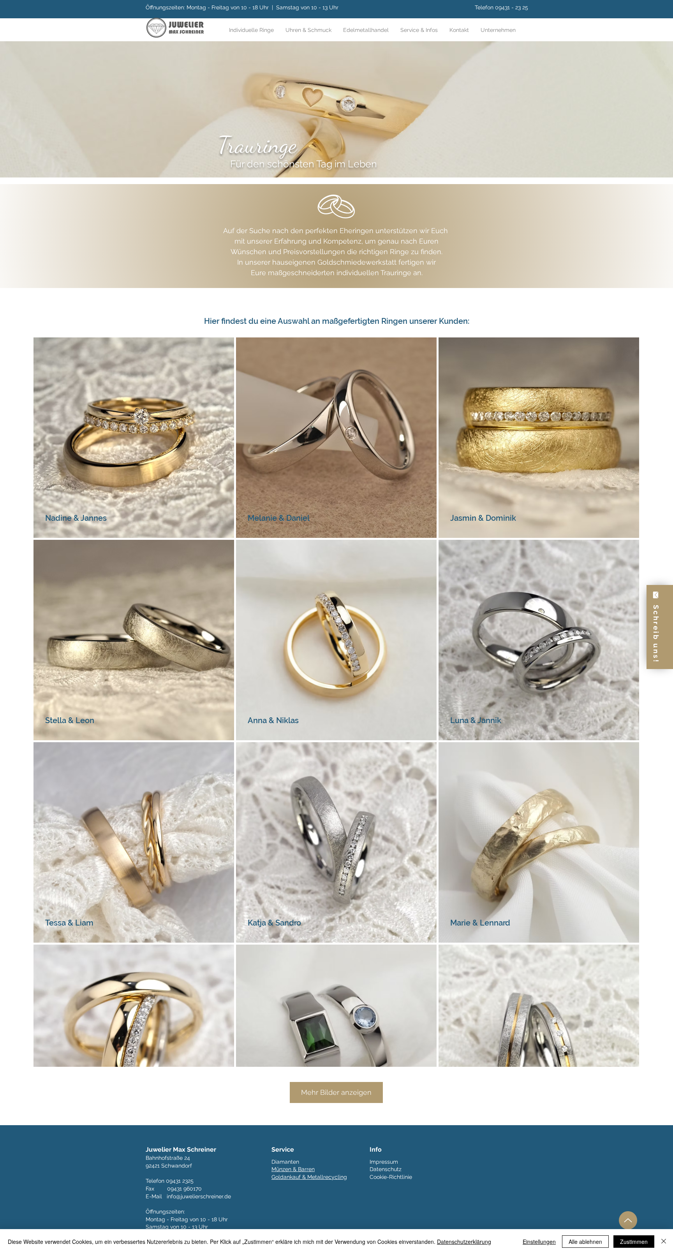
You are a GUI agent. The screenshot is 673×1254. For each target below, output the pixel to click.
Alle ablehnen (585, 1241)
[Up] (628, 1220)
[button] (419, 30)
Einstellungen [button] (539, 1241)
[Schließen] (663, 1241)
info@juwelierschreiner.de (199, 1196)
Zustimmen (634, 1241)
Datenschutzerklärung (464, 1241)
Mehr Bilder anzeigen (336, 1092)
